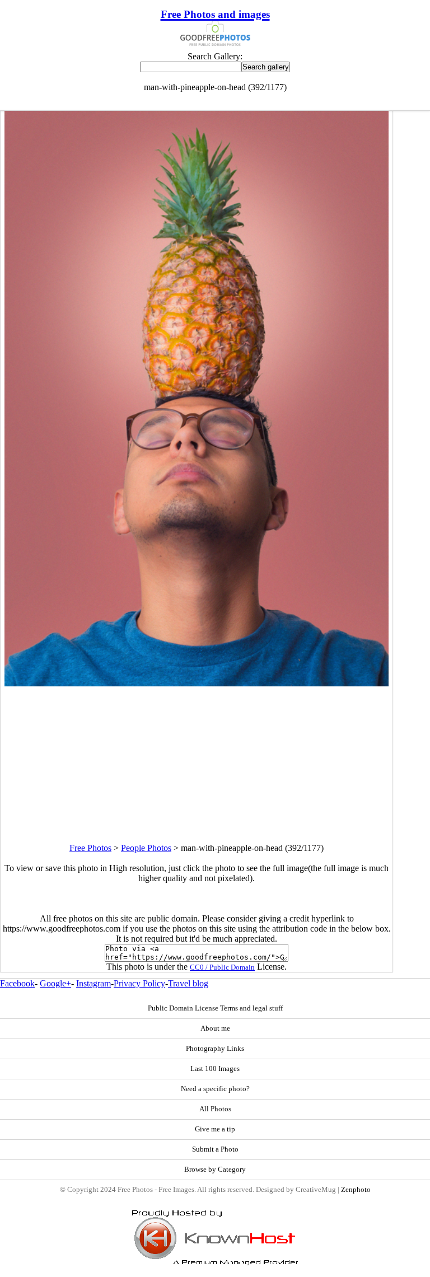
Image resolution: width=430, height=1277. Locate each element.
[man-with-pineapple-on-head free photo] (196, 683)
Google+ (55, 983)
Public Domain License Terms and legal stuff (215, 1008)
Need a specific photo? (215, 1089)
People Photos (146, 848)
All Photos (215, 1109)
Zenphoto (356, 1190)
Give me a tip (215, 1129)
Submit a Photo (215, 1149)
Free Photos (90, 848)
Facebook (17, 983)
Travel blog (188, 983)
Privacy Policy (139, 983)
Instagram (93, 983)
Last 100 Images (215, 1069)
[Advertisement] (196, 764)
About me (215, 1028)
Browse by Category (215, 1169)
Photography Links (215, 1049)
